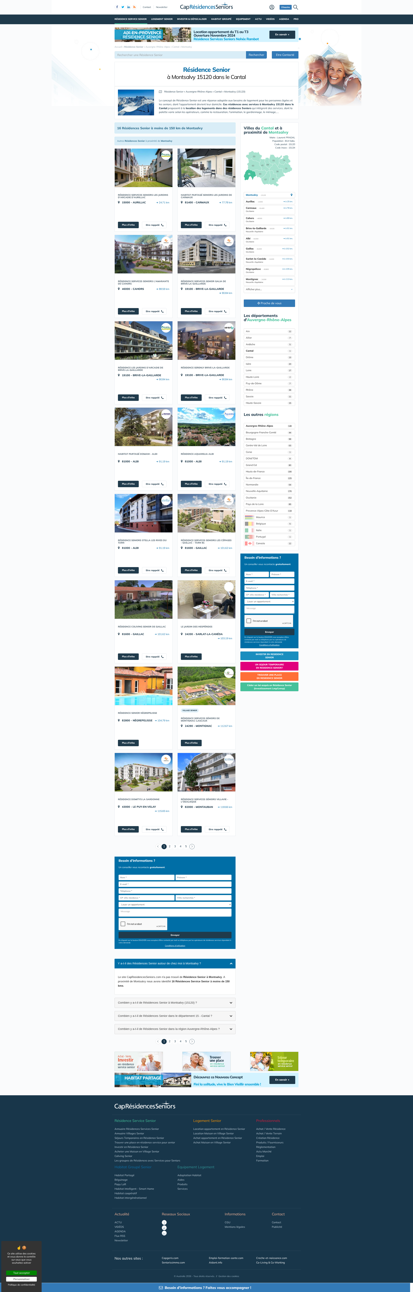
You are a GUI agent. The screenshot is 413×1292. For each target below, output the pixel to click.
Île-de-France (269, 478)
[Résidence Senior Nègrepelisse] (143, 686)
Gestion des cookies (228, 1276)
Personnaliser (21, 1279)
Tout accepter (21, 1272)
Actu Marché (264, 1151)
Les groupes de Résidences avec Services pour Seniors (147, 1160)
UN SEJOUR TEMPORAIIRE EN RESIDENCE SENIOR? (269, 666)
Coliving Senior (123, 1156)
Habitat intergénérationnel (131, 1197)
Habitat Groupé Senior (133, 1167)
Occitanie (269, 497)
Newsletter (161, 7)
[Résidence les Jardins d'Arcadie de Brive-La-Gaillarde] (143, 340)
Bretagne (268, 438)
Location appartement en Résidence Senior (219, 1128)
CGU (227, 1222)
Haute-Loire (268, 376)
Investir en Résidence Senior (131, 1147)
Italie (273, 530)
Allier (268, 337)
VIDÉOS (119, 1226)
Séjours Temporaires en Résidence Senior (139, 1137)
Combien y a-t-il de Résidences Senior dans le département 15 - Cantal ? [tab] (165, 1015)
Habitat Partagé (124, 1175)
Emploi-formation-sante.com (226, 1258)
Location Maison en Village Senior (213, 1133)
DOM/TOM (268, 458)
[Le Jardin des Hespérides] (206, 599)
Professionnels (268, 1120)
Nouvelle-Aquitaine (269, 491)
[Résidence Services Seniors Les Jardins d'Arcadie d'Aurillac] (143, 168)
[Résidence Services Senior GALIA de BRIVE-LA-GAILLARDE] (206, 254)
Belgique (273, 523)
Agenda (284, 19)
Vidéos (270, 19)
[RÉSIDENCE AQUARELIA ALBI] (206, 427)
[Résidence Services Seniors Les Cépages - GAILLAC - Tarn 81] (206, 513)
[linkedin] (128, 7)
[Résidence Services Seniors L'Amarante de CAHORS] (143, 254)
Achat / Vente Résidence (271, 1128)
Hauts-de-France (269, 471)
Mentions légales (235, 1226)
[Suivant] (192, 846)
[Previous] (158, 846)
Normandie (268, 484)
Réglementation (265, 1147)
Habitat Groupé (221, 19)
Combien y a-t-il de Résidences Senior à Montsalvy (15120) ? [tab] (157, 1002)
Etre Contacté (285, 55)
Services (182, 1188)
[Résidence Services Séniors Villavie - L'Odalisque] (206, 772)
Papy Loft (120, 1184)
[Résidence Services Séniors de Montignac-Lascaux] (206, 686)
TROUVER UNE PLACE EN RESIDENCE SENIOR (269, 676)
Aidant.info (215, 1262)
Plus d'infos (128, 224)
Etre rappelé (153, 225)
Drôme (268, 357)
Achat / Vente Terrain (269, 1133)
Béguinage (121, 1179)
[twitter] (122, 7)
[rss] (134, 7)
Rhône (268, 389)
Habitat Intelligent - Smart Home (134, 1188)
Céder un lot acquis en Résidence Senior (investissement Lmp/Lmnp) (269, 687)
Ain (268, 331)
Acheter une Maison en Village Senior (137, 1151)
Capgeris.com (170, 1258)
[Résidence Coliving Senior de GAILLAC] (143, 599)
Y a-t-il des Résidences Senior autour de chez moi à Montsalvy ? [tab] (159, 963)
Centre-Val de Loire (268, 445)
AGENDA (120, 1231)
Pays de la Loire (268, 504)
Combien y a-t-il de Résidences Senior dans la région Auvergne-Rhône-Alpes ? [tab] (169, 1029)
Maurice (273, 517)
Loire (268, 370)
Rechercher (256, 55)
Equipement (243, 19)
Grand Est (268, 465)
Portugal (273, 536)
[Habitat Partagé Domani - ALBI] (143, 427)
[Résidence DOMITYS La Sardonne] (143, 772)
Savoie (268, 396)
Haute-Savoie (268, 402)
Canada (273, 543)
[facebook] (117, 7)
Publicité (277, 1226)
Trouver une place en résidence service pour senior (145, 1142)
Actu (258, 19)
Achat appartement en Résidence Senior (217, 1137)
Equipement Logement (195, 1167)
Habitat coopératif (126, 1193)
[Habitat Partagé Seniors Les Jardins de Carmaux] (206, 168)
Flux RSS (120, 1235)
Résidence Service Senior (131, 19)
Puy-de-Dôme (268, 383)
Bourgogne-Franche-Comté (268, 432)
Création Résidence (268, 1137)
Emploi (260, 1156)
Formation (262, 1160)
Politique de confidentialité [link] (21, 1284)
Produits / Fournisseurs (269, 1142)
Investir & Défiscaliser (192, 19)
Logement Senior (162, 19)
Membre (273, 7)
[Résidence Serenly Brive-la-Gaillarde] (206, 340)
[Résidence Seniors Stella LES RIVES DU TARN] (143, 513)
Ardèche (268, 344)
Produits (182, 1184)
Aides (180, 1179)
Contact (147, 7)
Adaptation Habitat (189, 1175)
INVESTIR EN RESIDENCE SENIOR (269, 656)
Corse (268, 451)
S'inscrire (285, 7)
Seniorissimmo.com (173, 1262)
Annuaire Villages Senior (129, 1133)
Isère (268, 363)
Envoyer (175, 935)
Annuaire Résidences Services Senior (137, 1128)
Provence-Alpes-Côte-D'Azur (269, 510)
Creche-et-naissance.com (271, 1258)
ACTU (118, 1222)
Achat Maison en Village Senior (212, 1142)
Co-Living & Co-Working (270, 1262)
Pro (296, 19)
